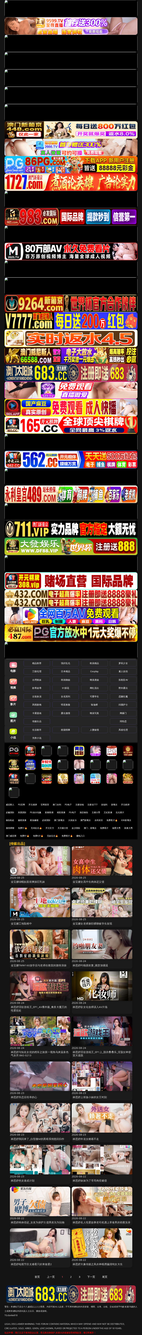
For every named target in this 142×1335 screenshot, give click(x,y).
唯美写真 (94, 713)
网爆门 (123, 713)
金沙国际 (76, 828)
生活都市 (36, 729)
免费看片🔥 (112, 820)
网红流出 (94, 688)
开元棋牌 (33, 804)
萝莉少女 (123, 663)
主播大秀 (96, 812)
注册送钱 (80, 804)
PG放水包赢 (35, 812)
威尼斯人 (10, 804)
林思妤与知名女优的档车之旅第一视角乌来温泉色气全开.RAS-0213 (40, 1053)
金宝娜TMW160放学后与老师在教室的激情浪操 (38, 965)
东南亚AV (123, 679)
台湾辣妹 (36, 679)
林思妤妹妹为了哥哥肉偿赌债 (90, 1180)
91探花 (65, 688)
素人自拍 (123, 671)
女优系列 (65, 696)
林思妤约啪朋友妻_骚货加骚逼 (90, 965)
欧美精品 (94, 663)
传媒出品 (36, 721)
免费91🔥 (24, 835)
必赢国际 (10, 812)
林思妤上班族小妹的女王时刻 (90, 1097)
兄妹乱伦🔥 (52, 835)
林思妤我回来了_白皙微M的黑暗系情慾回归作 (37, 1139)
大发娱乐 (72, 820)
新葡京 (114, 804)
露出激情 (65, 713)
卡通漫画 (36, 713)
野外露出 (123, 688)
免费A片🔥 (38, 835)
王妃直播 (108, 812)
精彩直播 (61, 812)
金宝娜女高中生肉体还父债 (88, 881)
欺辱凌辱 (36, 688)
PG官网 (21, 804)
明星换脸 (65, 704)
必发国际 (46, 820)
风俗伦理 (123, 729)
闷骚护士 (123, 704)
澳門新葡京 (85, 820)
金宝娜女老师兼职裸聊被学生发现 (92, 923)
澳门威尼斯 (11, 835)
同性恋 (123, 721)
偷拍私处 (10, 820)
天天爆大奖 (63, 828)
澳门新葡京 (59, 820)
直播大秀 (128, 828)
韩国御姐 (65, 679)
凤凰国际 (22, 812)
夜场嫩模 (34, 820)
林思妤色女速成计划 (22, 1180)
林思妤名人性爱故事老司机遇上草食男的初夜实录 (101, 1222)
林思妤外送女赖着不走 (86, 1139)
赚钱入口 (80, 835)
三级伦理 (36, 671)
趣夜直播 (22, 820)
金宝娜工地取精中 (21, 923)
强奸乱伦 (65, 663)
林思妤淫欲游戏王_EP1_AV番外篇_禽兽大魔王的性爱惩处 (39, 1008)
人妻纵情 (94, 729)
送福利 (104, 804)
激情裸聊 (10, 828)
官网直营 (45, 804)
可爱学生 (94, 696)
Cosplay (94, 671)
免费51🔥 (22, 828)
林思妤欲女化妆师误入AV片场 (90, 1007)
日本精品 (65, 671)
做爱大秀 (116, 828)
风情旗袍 (36, 704)
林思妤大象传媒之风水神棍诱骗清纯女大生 (98, 1264)
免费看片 (104, 828)
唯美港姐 (94, 679)
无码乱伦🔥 (36, 828)
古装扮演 (36, 696)
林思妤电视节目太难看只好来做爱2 (31, 1264)
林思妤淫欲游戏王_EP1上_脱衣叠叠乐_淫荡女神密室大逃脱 (102, 1053)
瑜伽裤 (94, 704)
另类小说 (36, 737)
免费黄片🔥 (67, 835)
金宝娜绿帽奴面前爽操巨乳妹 (28, 881)
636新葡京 (126, 820)
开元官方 (50, 828)
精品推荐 (36, 663)
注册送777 (92, 804)
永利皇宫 (99, 820)
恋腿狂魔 (123, 696)
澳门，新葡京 (90, 828)
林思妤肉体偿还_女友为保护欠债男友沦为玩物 (38, 1222)
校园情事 (65, 729)
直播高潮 (49, 812)
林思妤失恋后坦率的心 (24, 1097)
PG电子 (68, 804)
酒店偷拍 (84, 812)
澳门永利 (57, 804)
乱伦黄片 (120, 812)
